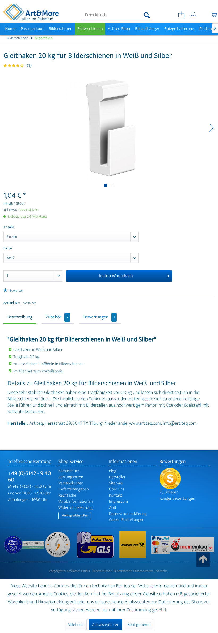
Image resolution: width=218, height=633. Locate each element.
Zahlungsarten (70, 477)
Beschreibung (19, 317)
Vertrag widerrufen (75, 515)
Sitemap (116, 483)
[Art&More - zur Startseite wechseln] (31, 11)
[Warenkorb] (208, 15)
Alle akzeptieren (105, 624)
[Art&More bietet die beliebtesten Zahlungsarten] (160, 545)
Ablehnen (76, 624)
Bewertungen (99, 317)
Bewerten (16, 291)
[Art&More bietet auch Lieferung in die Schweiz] (192, 544)
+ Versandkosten (28, 210)
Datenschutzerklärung (128, 514)
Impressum (118, 501)
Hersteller (117, 477)
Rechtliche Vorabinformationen (75, 498)
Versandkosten (70, 483)
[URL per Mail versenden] (180, 15)
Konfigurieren (139, 624)
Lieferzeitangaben (73, 489)
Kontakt (115, 495)
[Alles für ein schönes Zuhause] (33, 545)
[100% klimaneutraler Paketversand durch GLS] (13, 545)
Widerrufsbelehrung (75, 508)
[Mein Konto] (193, 15)
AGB (112, 508)
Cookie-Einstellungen (126, 520)
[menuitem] (117, 15)
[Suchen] (146, 15)
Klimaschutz (68, 471)
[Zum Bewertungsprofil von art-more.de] (185, 478)
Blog (112, 471)
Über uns (116, 489)
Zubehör (57, 317)
